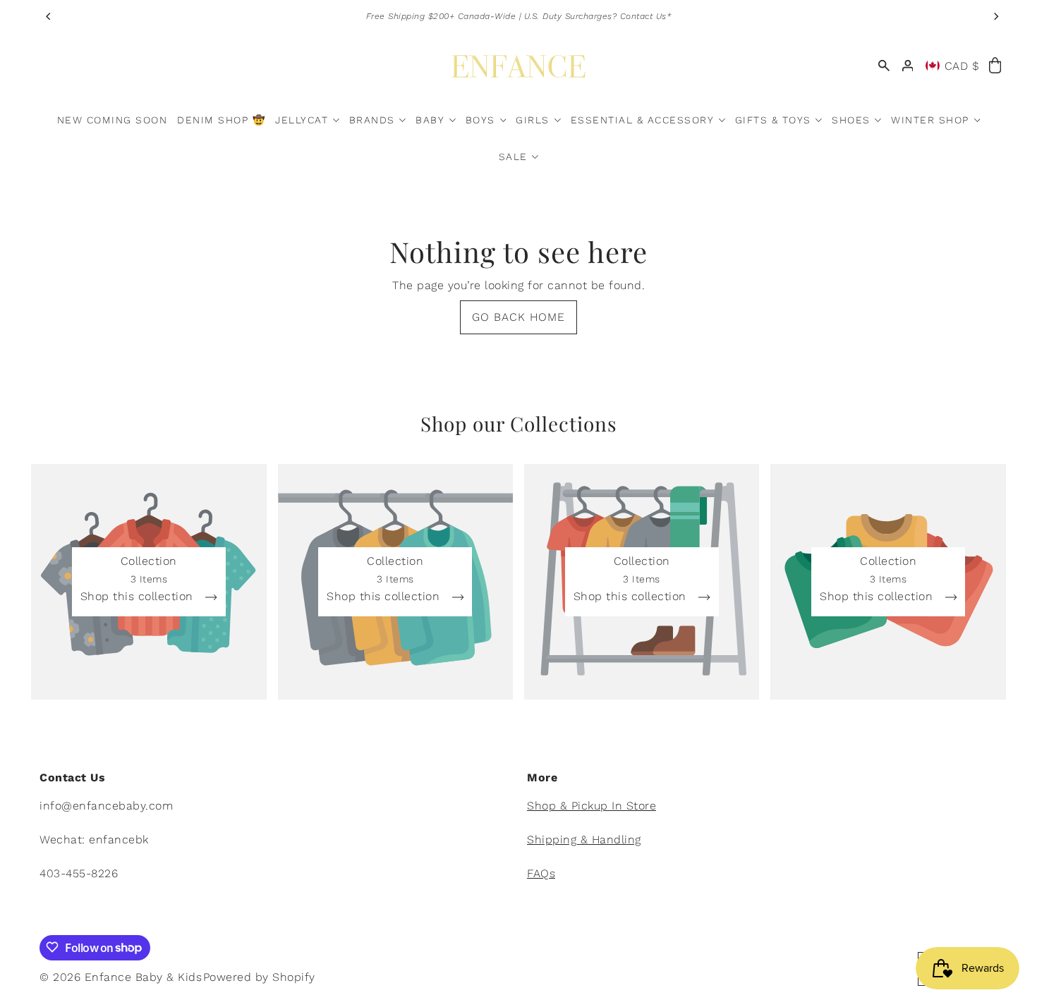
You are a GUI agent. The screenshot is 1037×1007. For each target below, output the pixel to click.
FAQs (541, 874)
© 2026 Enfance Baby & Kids (121, 976)
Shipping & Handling (584, 840)
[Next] (995, 16)
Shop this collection (139, 597)
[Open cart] (995, 66)
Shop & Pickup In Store (591, 806)
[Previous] (48, 16)
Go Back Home (518, 317)
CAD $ (962, 66)
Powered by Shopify (259, 976)
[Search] (884, 65)
